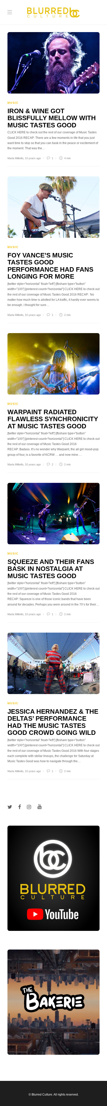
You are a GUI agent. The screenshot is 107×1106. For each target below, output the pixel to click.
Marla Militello (15, 158)
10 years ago (33, 158)
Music (13, 102)
